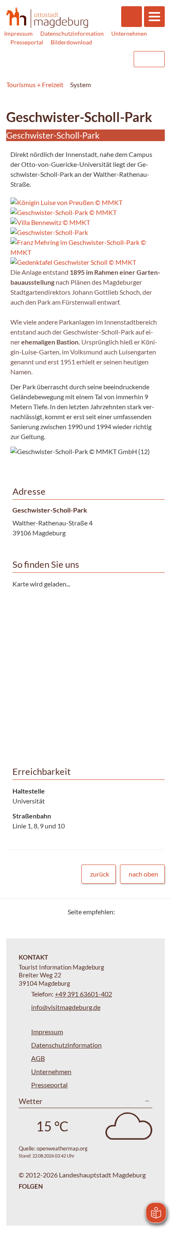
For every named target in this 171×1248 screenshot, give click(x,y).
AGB (38, 1058)
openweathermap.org (62, 1148)
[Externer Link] (74, 59)
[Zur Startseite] (47, 17)
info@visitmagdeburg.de (65, 1007)
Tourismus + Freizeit (35, 84)
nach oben (143, 874)
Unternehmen (129, 33)
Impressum (18, 33)
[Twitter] (124, 912)
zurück (99, 874)
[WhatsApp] (155, 912)
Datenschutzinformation (72, 33)
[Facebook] (135, 912)
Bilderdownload (71, 42)
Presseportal (26, 42)
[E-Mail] (145, 912)
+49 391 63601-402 (83, 994)
